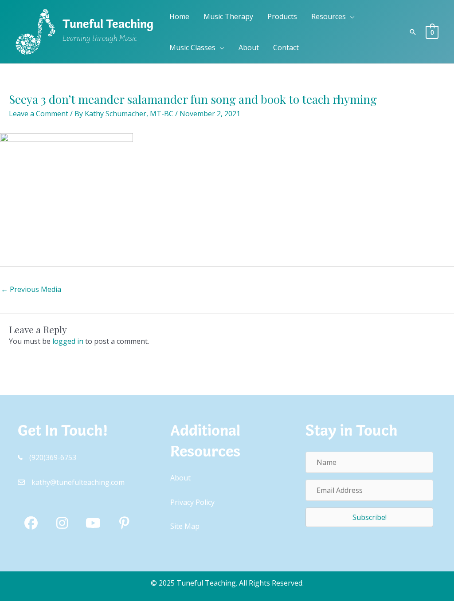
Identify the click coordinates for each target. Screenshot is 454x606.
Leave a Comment (38, 113)
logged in (67, 341)
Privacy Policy (192, 502)
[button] (350, 16)
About (180, 478)
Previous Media (31, 289)
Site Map (185, 526)
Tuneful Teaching (108, 25)
